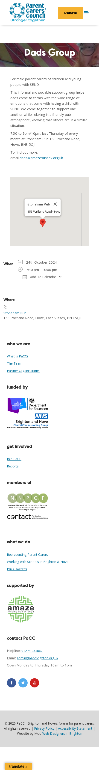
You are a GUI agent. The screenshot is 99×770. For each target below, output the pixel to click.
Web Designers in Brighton (62, 733)
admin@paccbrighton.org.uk (37, 658)
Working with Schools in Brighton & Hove (37, 561)
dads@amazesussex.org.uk (41, 157)
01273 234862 (32, 650)
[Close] (55, 204)
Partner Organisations (23, 371)
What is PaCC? (17, 356)
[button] (43, 223)
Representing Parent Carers (27, 554)
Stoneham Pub (14, 313)
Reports (13, 466)
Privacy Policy (44, 728)
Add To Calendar (42, 276)
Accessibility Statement (75, 728)
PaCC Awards (17, 569)
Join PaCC (14, 459)
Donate (70, 13)
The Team (14, 363)
